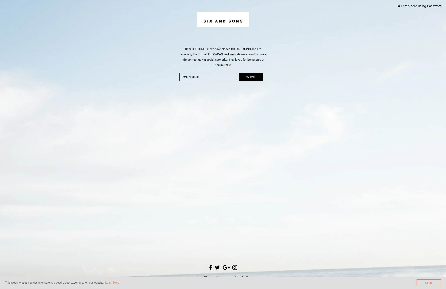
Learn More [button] (112, 282)
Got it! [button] (429, 282)
